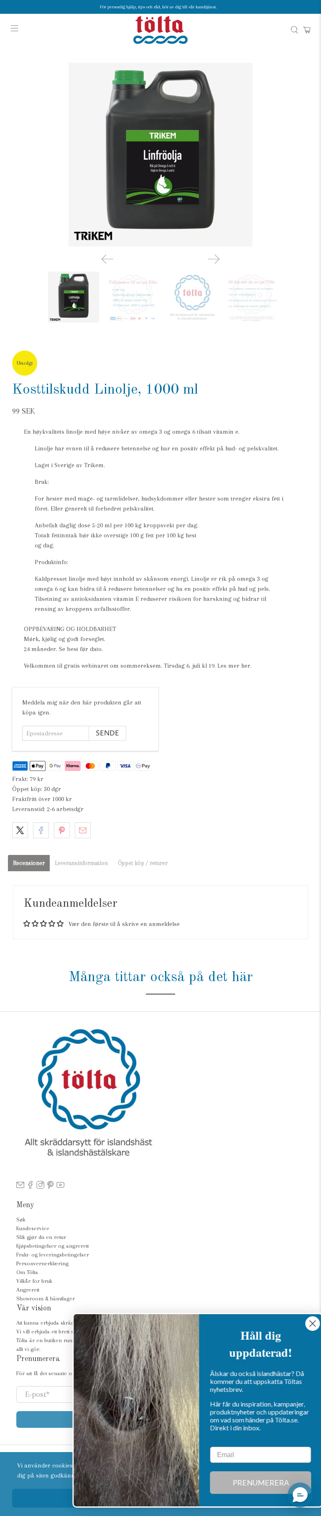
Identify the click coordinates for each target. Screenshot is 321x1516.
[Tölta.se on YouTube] (60, 1187)
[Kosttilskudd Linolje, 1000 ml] (160, 155)
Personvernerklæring (42, 1263)
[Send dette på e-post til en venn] (83, 830)
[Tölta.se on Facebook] (30, 1187)
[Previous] (107, 259)
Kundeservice (32, 1228)
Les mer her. (234, 665)
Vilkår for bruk (34, 1281)
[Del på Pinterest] (62, 830)
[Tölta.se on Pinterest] (50, 1187)
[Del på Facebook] (41, 830)
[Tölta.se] (160, 30)
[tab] (29, 863)
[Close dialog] (302, 1323)
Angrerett (27, 1290)
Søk (20, 1219)
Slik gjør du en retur (41, 1237)
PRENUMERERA (250, 1482)
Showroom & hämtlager (45, 1298)
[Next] (213, 259)
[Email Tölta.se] (20, 1187)
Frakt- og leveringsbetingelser (52, 1254)
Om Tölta (27, 1272)
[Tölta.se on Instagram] (40, 1187)
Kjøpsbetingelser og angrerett (52, 1246)
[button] (300, 1495)
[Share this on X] (20, 830)
